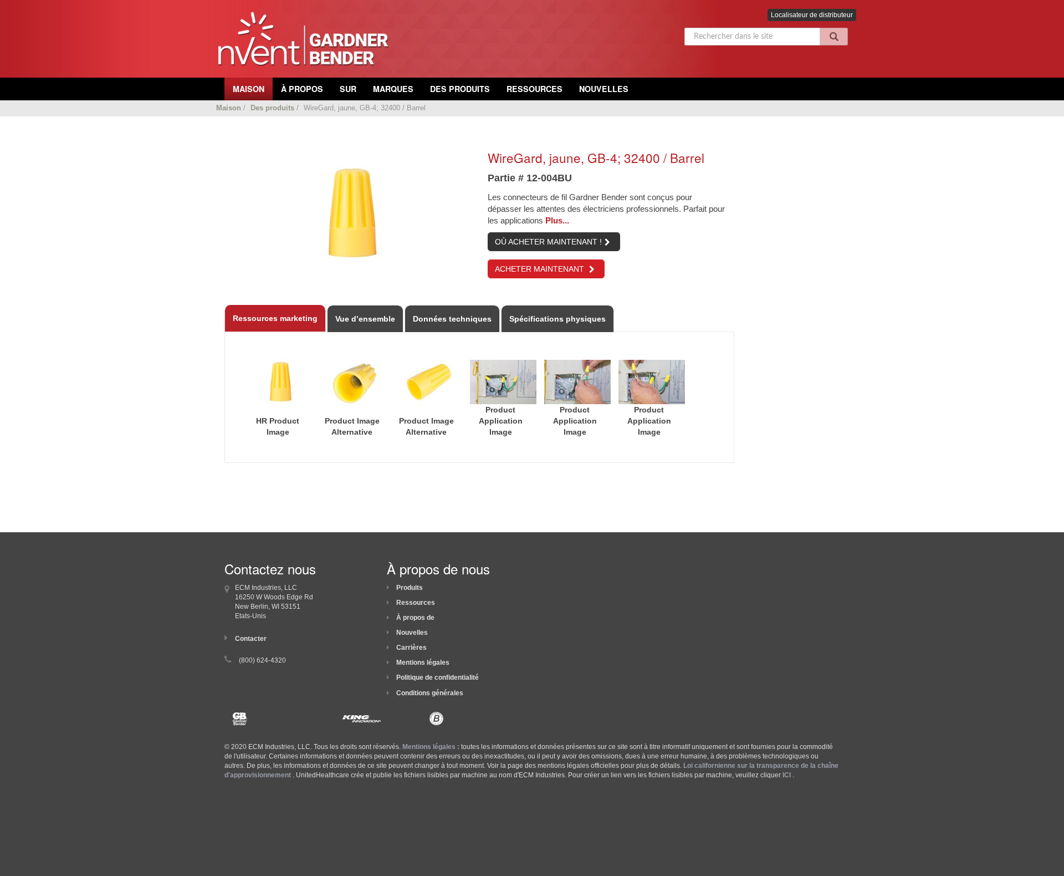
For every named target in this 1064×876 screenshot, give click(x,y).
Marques (393, 88)
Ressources (534, 88)
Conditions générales (429, 693)
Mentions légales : (430, 747)
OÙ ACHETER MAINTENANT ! (548, 241)
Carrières (411, 647)
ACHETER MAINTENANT (540, 268)
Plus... (557, 220)
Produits (409, 588)
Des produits (460, 88)
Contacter (251, 639)
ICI (786, 775)
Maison (228, 108)
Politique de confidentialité (437, 677)
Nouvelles (603, 88)
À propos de (415, 618)
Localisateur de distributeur (812, 15)
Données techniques (452, 318)
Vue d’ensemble (365, 318)
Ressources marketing (275, 318)
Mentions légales (422, 662)
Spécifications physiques (557, 318)
